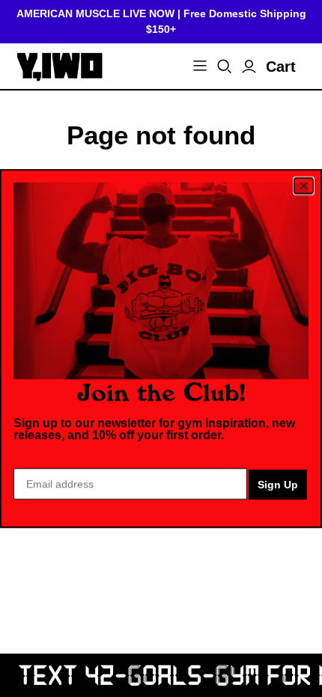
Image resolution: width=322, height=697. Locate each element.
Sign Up (278, 485)
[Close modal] (303, 186)
